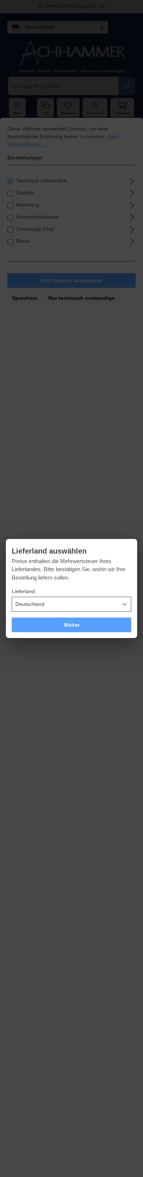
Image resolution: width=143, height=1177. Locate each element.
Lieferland (23, 591)
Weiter (72, 625)
